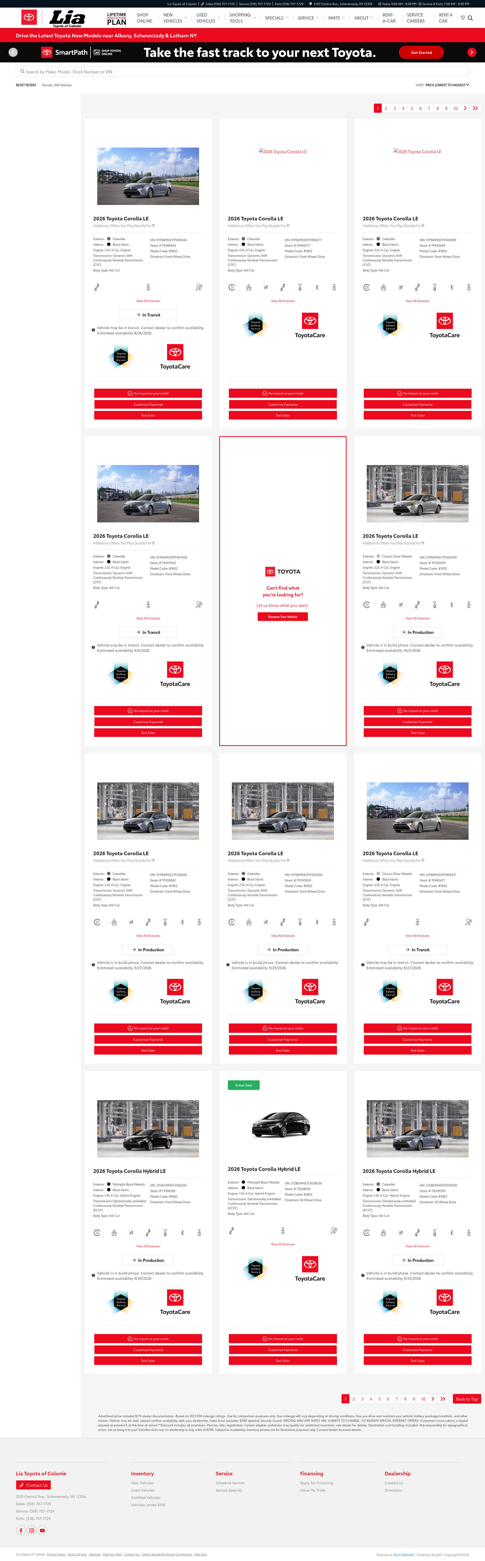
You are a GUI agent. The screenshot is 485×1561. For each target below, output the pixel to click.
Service (224, 1473)
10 (456, 108)
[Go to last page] (475, 108)
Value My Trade (312, 1490)
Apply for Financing (316, 1482)
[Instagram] (32, 1530)
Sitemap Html (112, 1554)
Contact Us (36, 1485)
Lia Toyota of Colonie (30, 1554)
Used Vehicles (143, 1490)
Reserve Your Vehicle (282, 616)
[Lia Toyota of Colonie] (59, 17)
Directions (393, 1490)
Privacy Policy (56, 1554)
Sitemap (95, 1554)
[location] (310, 4)
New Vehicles (142, 1482)
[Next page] (472, 52)
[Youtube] (42, 1530)
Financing (311, 1473)
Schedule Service (230, 1482)
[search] (470, 18)
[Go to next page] (465, 108)
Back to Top (467, 1399)
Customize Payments (148, 404)
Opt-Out (201, 1554)
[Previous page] (13, 52)
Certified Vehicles (146, 1497)
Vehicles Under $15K (148, 1504)
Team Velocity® (404, 1554)
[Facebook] (21, 1530)
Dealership (398, 1473)
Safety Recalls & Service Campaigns (167, 1554)
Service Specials (229, 1490)
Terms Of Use (77, 1554)
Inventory (142, 1473)
